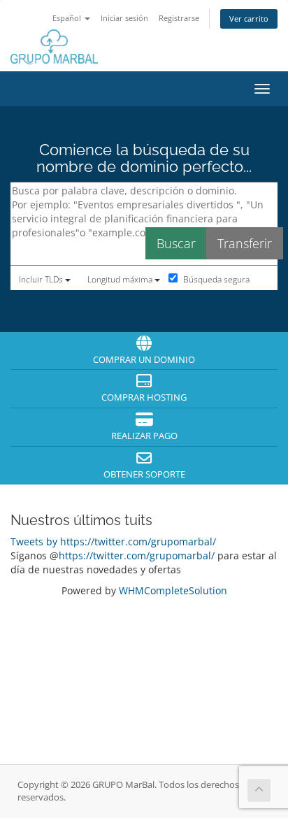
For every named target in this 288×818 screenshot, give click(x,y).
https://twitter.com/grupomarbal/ (137, 555)
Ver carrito (248, 18)
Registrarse (179, 18)
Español (67, 18)
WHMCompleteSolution (173, 590)
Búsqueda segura (215, 279)
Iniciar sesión (124, 18)
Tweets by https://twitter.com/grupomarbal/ (113, 541)
